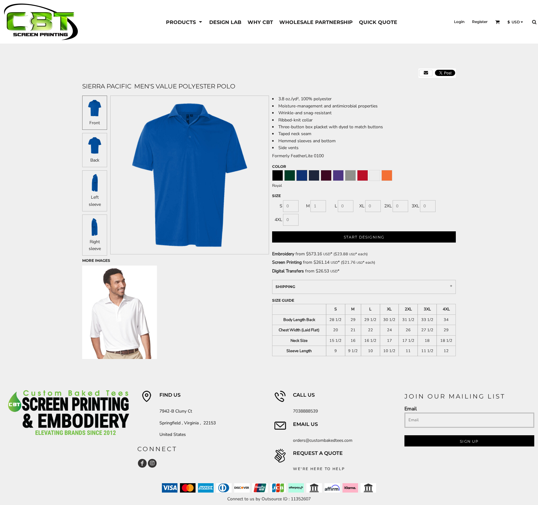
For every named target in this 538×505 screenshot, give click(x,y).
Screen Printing (287, 262)
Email (410, 409)
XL (362, 206)
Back (94, 160)
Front (94, 123)
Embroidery (283, 254)
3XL (415, 206)
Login (459, 21)
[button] (184, 22)
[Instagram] (152, 463)
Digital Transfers (288, 271)
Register (480, 21)
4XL (278, 220)
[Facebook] (142, 463)
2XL (388, 206)
